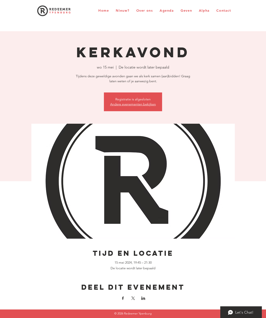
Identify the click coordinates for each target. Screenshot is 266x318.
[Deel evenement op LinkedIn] (143, 298)
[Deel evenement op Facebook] (123, 298)
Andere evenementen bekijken (133, 104)
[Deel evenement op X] (133, 298)
